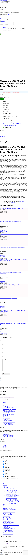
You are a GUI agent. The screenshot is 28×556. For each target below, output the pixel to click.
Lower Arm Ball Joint (8, 534)
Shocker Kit (5, 419)
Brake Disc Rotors (7, 412)
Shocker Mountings (7, 420)
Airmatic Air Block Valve (8, 407)
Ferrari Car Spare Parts (11, 492)
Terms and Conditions (8, 436)
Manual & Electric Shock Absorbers (11, 525)
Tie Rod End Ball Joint (8, 424)
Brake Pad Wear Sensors (8, 414)
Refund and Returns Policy (9, 435)
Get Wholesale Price (10, 136)
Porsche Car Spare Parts (11, 499)
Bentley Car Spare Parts (11, 490)
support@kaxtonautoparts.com (10, 543)
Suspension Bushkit (7, 423)
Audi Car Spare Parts (10, 489)
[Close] (0, 340)
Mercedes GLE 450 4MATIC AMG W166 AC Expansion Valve (12, 247)
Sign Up (9, 14)
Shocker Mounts (6, 527)
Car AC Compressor (7, 514)
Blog (4, 405)
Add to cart (2, 136)
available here (22, 201)
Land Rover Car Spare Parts (12, 495)
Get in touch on (6, 125)
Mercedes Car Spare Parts (11, 498)
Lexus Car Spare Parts (11, 496)
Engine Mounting (7, 418)
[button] (3, 209)
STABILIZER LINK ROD (9, 422)
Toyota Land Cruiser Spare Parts (13, 501)
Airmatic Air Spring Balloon (9, 409)
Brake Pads (5, 415)
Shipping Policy (6, 434)
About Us (5, 403)
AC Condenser (6, 516)
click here (13, 202)
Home (4, 27)
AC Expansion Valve (7, 517)
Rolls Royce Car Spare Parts (12, 500)
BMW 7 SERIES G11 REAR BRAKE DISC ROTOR (10, 221)
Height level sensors (7, 513)
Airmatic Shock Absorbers (9, 411)
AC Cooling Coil (7, 518)
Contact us (5, 406)
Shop (4, 486)
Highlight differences (5, 1)
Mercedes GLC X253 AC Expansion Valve (8, 298)
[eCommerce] (3, 0)
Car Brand (5, 487)
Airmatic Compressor (8, 410)
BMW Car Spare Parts (11, 491)
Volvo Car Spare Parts (11, 503)
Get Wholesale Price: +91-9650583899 (12, 123)
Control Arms (6, 416)
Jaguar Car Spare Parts (11, 494)
